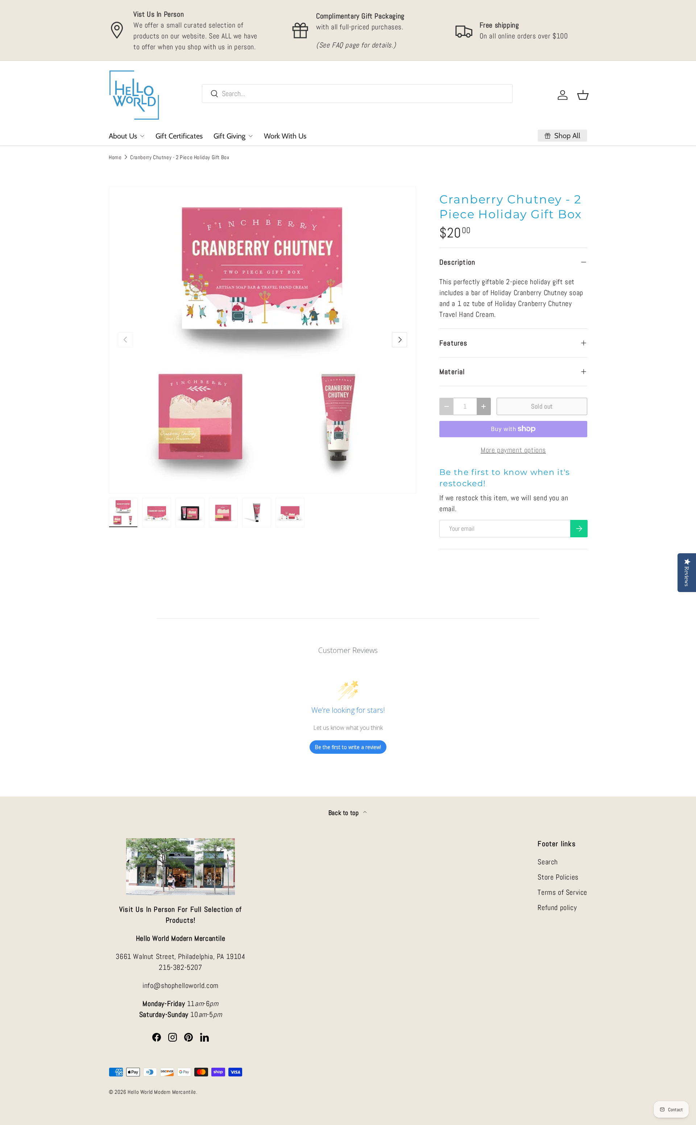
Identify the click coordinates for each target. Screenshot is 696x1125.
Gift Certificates (179, 136)
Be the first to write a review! (348, 747)
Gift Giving (229, 136)
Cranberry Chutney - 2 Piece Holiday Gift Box (179, 157)
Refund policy (557, 907)
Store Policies (558, 877)
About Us (123, 136)
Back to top (344, 813)
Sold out (542, 406)
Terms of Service (562, 892)
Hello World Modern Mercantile (162, 1091)
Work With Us (285, 136)
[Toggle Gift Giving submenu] (250, 136)
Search (548, 862)
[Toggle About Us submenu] (142, 136)
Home (115, 157)
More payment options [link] (513, 450)
